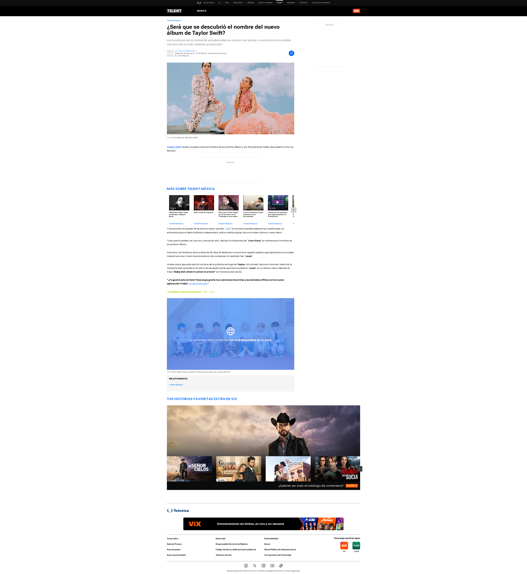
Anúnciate (220, 538)
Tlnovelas (303, 2)
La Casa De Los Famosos (321, 2)
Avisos (267, 544)
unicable (250, 2)
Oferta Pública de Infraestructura (280, 549)
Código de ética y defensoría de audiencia (236, 549)
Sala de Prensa (174, 544)
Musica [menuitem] (201, 10)
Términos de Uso (224, 555)
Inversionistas (173, 549)
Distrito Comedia (265, 2)
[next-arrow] (293, 210)
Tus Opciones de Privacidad (277, 555)
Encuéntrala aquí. (198, 283)
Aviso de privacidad (176, 555)
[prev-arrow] (165, 469)
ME (227, 228)
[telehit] (174, 10)
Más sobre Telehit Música (191, 188)
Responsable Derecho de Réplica (232, 544)
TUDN (227, 2)
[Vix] (356, 11)
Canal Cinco (238, 2)
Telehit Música (174, 20)
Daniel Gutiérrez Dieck (187, 51)
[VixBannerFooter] (263, 524)
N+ (219, 2)
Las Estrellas (209, 2)
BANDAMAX (291, 2)
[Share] (291, 53)
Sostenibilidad (271, 538)
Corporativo (172, 538)
